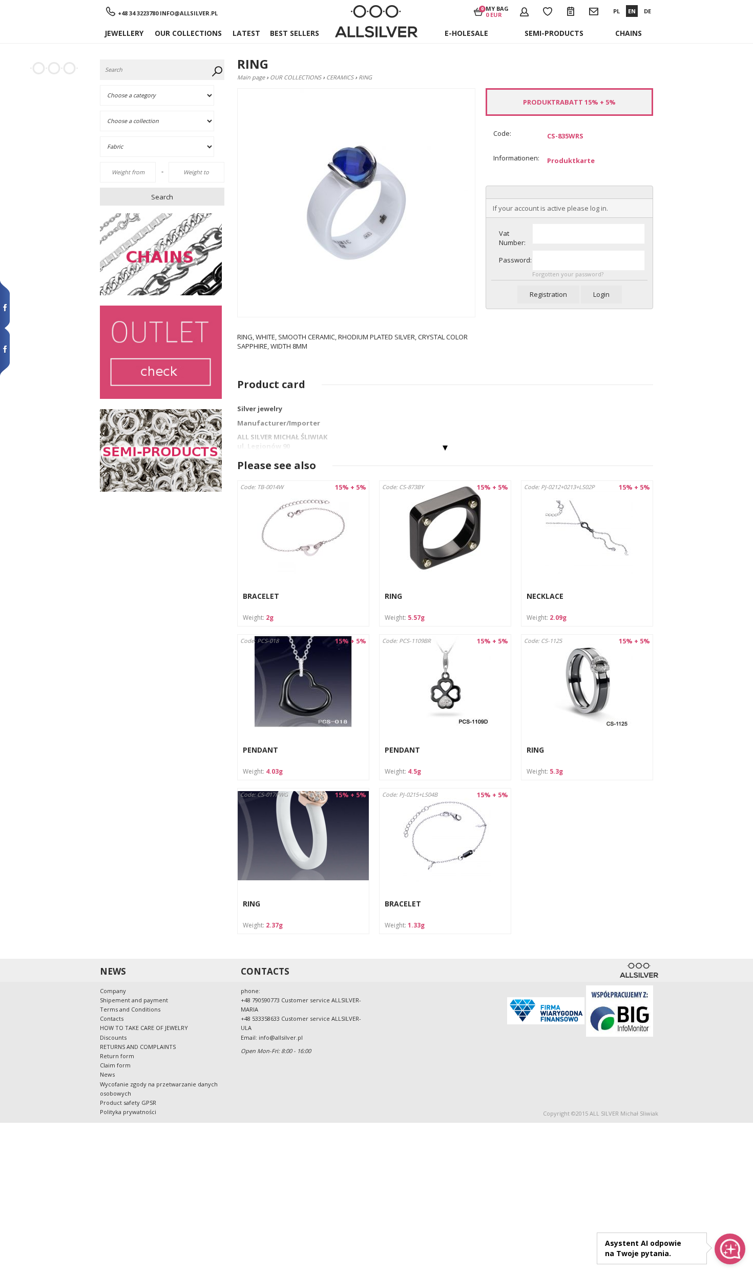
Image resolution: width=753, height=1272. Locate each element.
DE (647, 11)
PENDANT (260, 750)
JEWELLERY (123, 33)
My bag (497, 11)
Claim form (115, 1065)
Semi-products (554, 33)
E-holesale (466, 33)
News (107, 1074)
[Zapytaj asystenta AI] (730, 1249)
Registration (548, 294)
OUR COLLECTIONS (188, 33)
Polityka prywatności (128, 1112)
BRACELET (261, 596)
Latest (246, 33)
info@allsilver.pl (189, 13)
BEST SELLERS (294, 33)
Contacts (111, 1018)
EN (632, 11)
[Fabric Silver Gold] (163, 146)
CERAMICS (339, 77)
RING (393, 596)
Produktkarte (571, 160)
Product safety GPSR (128, 1102)
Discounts (113, 1037)
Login (601, 294)
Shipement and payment (134, 1000)
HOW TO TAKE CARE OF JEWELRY (144, 1028)
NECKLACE (545, 596)
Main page (251, 77)
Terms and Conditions (130, 1009)
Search (162, 196)
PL (616, 11)
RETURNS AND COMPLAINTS (138, 1047)
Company (113, 991)
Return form (117, 1056)
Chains (628, 33)
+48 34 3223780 (138, 13)
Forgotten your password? (567, 274)
